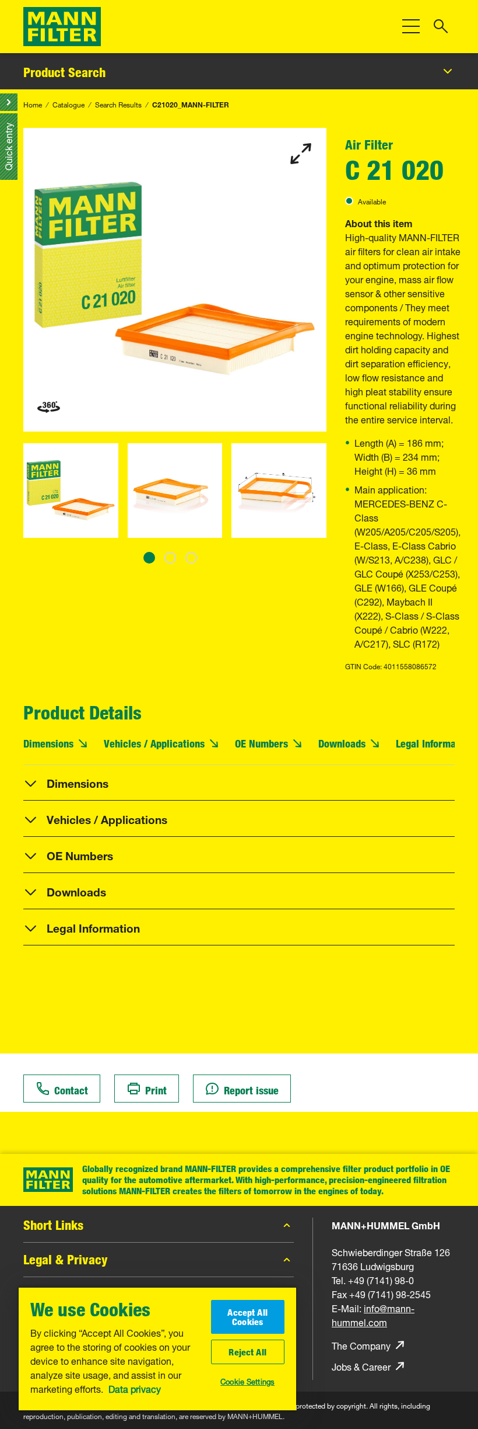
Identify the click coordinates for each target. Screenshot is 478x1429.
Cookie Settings (247, 1381)
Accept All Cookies (247, 1316)
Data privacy (134, 1388)
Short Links (53, 1225)
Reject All (247, 1352)
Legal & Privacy (65, 1259)
